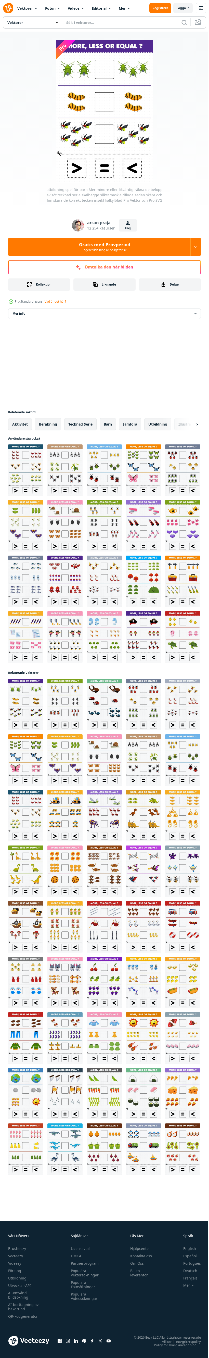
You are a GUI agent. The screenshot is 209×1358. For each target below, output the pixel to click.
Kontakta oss (139, 1255)
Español (186, 1255)
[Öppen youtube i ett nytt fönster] (109, 1341)
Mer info (18, 313)
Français (186, 1278)
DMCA (75, 1255)
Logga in (183, 8)
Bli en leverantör (137, 1272)
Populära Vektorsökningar (83, 1272)
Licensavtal (79, 1248)
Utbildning (17, 1278)
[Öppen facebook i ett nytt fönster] (60, 1341)
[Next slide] (189, 424)
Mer (122, 8)
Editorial (99, 8)
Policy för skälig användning (171, 1344)
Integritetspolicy (184, 1341)
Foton (50, 8)
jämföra (130, 424)
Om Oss (134, 1263)
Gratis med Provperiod (104, 246)
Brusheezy (17, 1248)
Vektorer (25, 8)
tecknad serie (80, 424)
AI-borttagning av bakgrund (23, 1306)
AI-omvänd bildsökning (18, 1295)
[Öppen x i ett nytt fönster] (100, 1341)
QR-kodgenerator (23, 1316)
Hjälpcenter (138, 1248)
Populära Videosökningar (83, 1296)
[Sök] (184, 22)
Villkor (163, 1341)
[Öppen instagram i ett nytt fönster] (68, 1341)
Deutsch (186, 1270)
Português (188, 1263)
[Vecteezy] (8, 8)
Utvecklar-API (19, 1285)
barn (108, 424)
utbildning (157, 424)
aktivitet (20, 424)
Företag (14, 1270)
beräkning (48, 424)
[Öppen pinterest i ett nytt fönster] (84, 1341)
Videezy (14, 1263)
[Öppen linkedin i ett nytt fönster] (76, 1341)
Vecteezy (15, 1255)
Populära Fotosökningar (82, 1284)
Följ (128, 228)
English (185, 1248)
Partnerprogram (83, 1263)
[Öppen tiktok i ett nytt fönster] (92, 1341)
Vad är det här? (55, 301)
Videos (74, 8)
